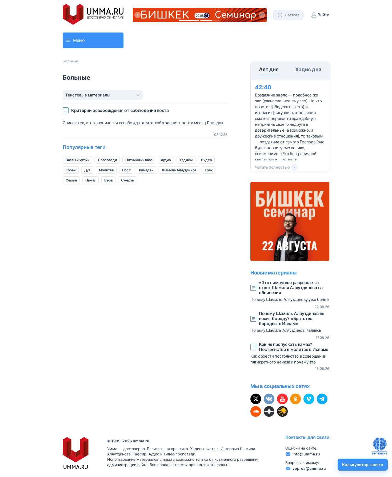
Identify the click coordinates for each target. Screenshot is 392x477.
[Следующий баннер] (262, 15)
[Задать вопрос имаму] (380, 446)
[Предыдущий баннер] (137, 15)
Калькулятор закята (362, 464)
